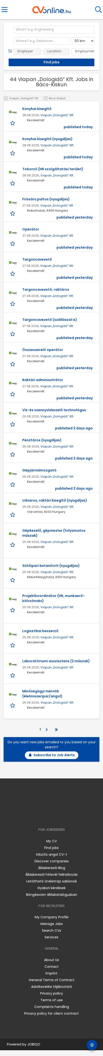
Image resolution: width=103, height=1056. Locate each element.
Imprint (51, 973)
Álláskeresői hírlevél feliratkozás (51, 874)
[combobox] (54, 29)
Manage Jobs (51, 923)
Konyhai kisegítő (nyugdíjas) (47, 139)
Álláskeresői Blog (51, 867)
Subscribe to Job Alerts (54, 755)
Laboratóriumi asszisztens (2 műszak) (56, 661)
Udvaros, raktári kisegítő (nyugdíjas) (54, 500)
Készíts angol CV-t (51, 854)
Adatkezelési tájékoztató (51, 986)
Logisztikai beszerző (40, 631)
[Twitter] (63, 816)
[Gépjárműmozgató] (13, 474)
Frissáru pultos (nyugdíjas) (46, 199)
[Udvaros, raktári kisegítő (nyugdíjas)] (13, 504)
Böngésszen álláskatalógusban (51, 894)
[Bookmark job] (13, 123)
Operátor (30, 229)
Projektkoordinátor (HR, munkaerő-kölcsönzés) (53, 598)
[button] (11, 51)
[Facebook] (40, 816)
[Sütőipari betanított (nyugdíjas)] (13, 569)
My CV (51, 841)
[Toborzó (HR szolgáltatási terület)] (13, 173)
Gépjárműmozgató (39, 470)
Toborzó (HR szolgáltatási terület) (52, 169)
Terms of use (51, 1000)
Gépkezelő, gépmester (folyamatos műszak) (54, 533)
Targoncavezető (37, 259)
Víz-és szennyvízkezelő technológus (54, 410)
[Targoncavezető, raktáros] (13, 293)
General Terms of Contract (51, 980)
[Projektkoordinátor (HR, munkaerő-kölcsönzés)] (13, 599)
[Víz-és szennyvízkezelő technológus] (13, 414)
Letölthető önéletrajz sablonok (51, 881)
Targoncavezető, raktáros (45, 289)
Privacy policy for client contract (51, 1013)
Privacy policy (51, 993)
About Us (51, 960)
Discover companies (51, 861)
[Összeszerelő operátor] (13, 353)
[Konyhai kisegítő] (13, 112)
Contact (52, 966)
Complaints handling (51, 1006)
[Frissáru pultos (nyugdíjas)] (13, 203)
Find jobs (51, 847)
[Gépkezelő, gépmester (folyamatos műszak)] (13, 534)
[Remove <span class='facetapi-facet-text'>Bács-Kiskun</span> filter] (46, 98)
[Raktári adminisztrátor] (13, 383)
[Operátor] (13, 233)
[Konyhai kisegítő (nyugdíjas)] (13, 142)
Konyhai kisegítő (37, 108)
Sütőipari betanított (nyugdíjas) (51, 565)
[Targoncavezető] (13, 263)
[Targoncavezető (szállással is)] (13, 323)
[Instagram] (48, 816)
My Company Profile (52, 917)
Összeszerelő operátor (42, 349)
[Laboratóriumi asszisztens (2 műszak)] (13, 665)
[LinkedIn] (56, 816)
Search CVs (51, 930)
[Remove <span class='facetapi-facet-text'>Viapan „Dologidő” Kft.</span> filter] (6, 98)
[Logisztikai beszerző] (13, 634)
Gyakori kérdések (51, 888)
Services (51, 937)
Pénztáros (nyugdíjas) (42, 440)
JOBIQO (33, 1044)
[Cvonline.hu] (51, 8)
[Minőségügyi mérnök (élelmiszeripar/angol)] (13, 695)
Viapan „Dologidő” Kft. (57, 115)
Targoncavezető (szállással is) (49, 319)
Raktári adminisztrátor (42, 380)
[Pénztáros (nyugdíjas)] (13, 444)
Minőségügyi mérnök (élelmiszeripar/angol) (42, 694)
